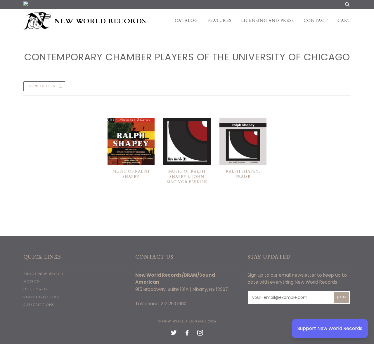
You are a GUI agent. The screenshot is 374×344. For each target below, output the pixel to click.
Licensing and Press (267, 20)
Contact (316, 20)
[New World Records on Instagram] (200, 334)
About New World (43, 274)
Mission (31, 281)
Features (219, 20)
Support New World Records (329, 328)
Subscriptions (38, 305)
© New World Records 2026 (187, 321)
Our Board (35, 289)
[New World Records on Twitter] (174, 334)
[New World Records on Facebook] (187, 334)
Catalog (186, 20)
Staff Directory (41, 297)
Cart (344, 20)
